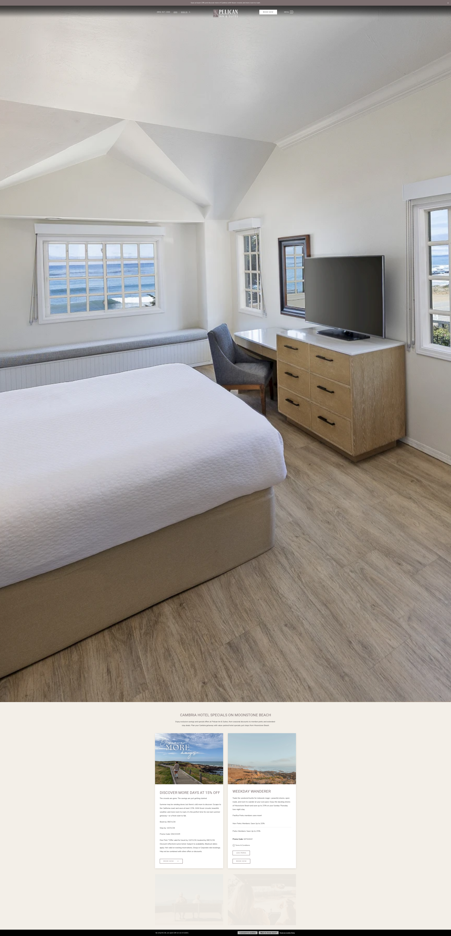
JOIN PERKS (241, 853)
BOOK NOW (241, 861)
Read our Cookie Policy (287, 933)
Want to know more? (268, 933)
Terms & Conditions (242, 845)
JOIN (175, 12)
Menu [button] (290, 12)
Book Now (268, 12)
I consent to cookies (247, 933)
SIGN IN (184, 12)
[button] (448, 2)
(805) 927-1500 (163, 12)
